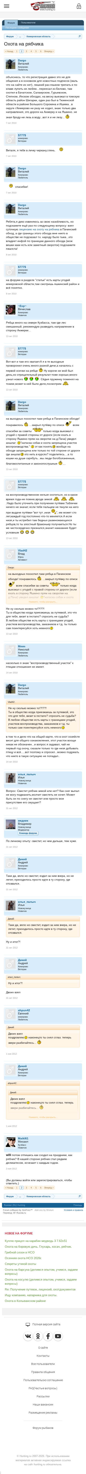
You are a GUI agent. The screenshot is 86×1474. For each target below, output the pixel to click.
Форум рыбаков (43, 1427)
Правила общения (43, 1372)
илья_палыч (27, 774)
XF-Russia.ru (19, 1213)
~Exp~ (22, 306)
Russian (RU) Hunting (14, 1205)
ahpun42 (24, 1010)
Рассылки (43, 1396)
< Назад (9, 51)
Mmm (21, 646)
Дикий (22, 859)
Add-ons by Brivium (44, 1210)
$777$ (22, 135)
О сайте (43, 1347)
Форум (11, 23)
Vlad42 (22, 550)
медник (23, 820)
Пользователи (28, 22)
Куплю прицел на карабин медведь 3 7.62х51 (36, 1241)
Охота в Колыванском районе (25, 1301)
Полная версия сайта (46, 1324)
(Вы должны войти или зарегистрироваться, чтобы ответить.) (39, 1182)
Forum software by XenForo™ (18, 1210)
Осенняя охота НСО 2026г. (23, 1258)
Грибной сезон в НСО (20, 1252)
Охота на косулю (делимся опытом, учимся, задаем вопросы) (41, 1281)
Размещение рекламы (43, 1412)
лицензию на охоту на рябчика (39, 229)
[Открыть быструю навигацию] (79, 36)
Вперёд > (49, 51)
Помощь (77, 1205)
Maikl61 (23, 1138)
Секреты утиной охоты (20, 1263)
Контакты (43, 1355)
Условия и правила (73, 1210)
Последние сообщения (17, 28)
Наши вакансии (43, 1404)
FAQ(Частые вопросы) (43, 1388)
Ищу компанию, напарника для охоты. (31, 1295)
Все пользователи (43, 1363)
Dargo (22, 60)
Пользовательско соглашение (43, 1380)
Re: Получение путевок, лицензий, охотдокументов (40, 1289)
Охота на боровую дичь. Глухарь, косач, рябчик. (38, 1246)
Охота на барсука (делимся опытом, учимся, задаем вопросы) (41, 1271)
